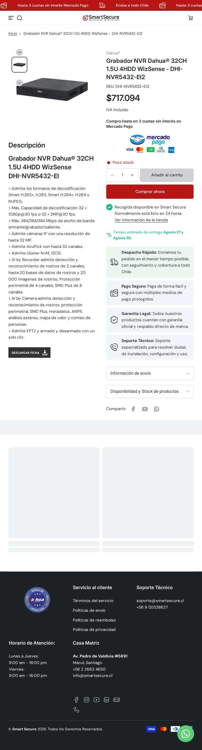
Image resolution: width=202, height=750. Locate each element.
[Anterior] (19, 52)
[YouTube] (96, 700)
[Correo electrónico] (116, 700)
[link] (133, 409)
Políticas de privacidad (94, 629)
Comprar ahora (150, 191)
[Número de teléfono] (76, 710)
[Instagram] (86, 700)
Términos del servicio (93, 600)
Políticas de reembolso (94, 620)
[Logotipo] (101, 18)
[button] (19, 18)
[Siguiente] (19, 82)
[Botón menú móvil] (11, 18)
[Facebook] (76, 700)
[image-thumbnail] (19, 65)
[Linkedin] (106, 700)
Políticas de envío (89, 610)
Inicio (12, 33)
